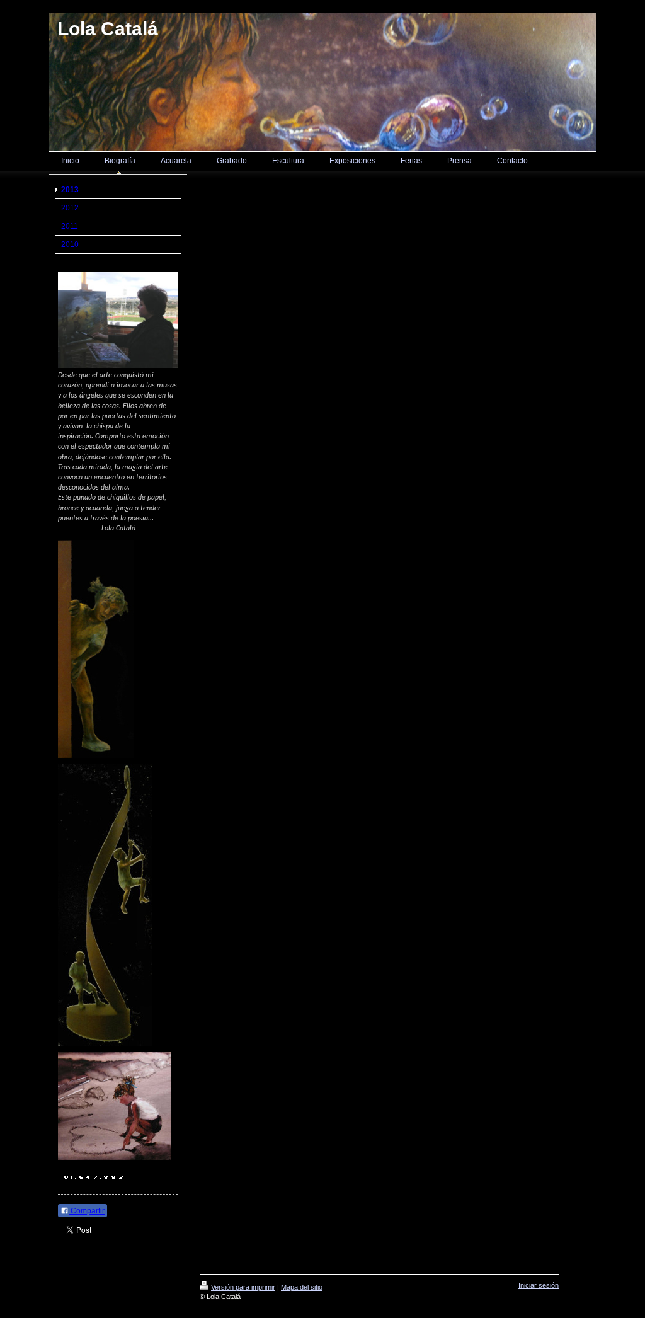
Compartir (87, 1210)
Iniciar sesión (538, 1285)
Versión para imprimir (243, 1287)
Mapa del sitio (301, 1287)
